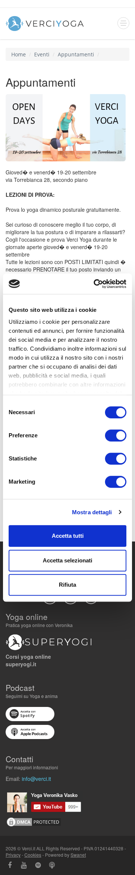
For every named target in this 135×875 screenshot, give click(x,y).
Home (18, 54)
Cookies (32, 854)
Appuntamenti (76, 54)
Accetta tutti (68, 536)
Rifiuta (67, 584)
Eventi (42, 54)
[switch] (115, 435)
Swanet (78, 854)
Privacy (13, 854)
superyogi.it (21, 664)
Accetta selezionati (67, 560)
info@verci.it (36, 778)
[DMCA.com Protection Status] (34, 821)
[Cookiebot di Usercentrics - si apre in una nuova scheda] (95, 284)
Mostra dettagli (92, 512)
